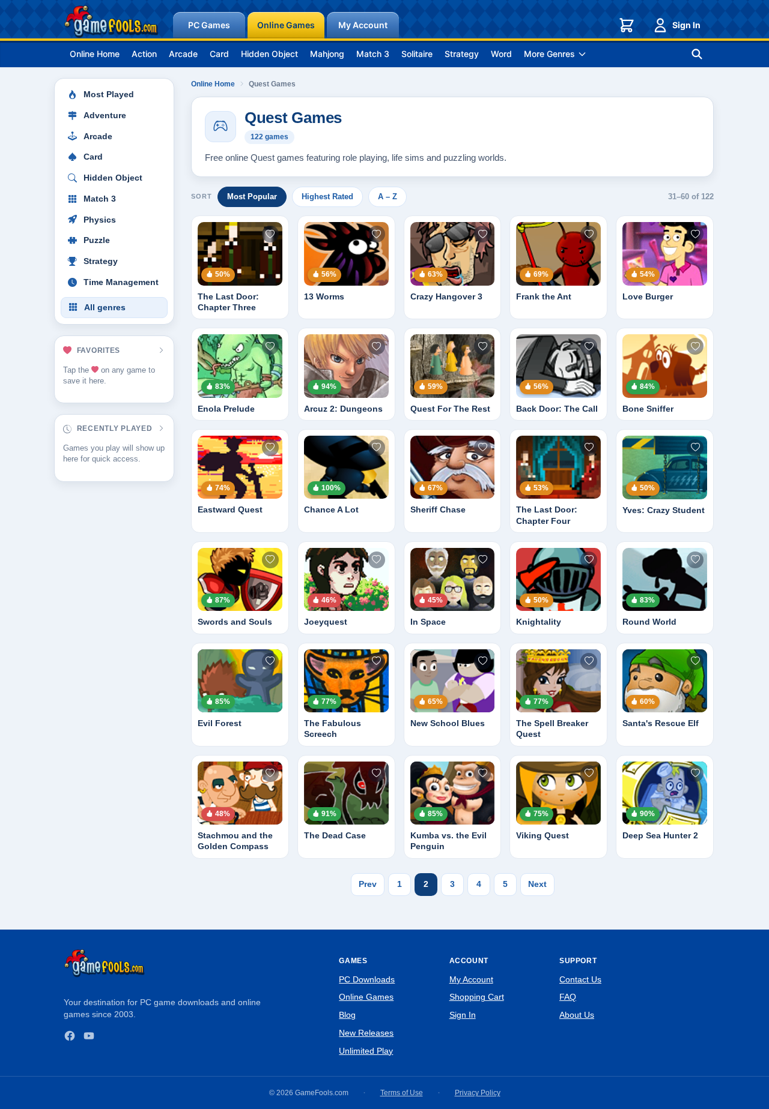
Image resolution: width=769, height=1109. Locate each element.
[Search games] (696, 54)
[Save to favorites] (270, 234)
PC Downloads (367, 979)
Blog (347, 1015)
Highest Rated (327, 196)
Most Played (109, 94)
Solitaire (417, 54)
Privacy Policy (477, 1093)
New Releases (366, 1033)
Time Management (121, 282)
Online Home (95, 54)
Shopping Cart (476, 997)
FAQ (567, 997)
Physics (100, 219)
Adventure (105, 115)
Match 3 (372, 54)
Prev (368, 884)
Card (219, 54)
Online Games (286, 25)
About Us (576, 1015)
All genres (105, 307)
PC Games (209, 25)
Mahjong (327, 54)
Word (501, 54)
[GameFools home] (111, 21)
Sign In (686, 25)
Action (144, 54)
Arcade (183, 54)
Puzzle (97, 240)
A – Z (387, 196)
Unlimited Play (366, 1051)
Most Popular (252, 196)
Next (537, 884)
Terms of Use (401, 1093)
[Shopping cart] (626, 25)
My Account (363, 25)
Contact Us (580, 979)
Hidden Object (269, 54)
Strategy (462, 54)
